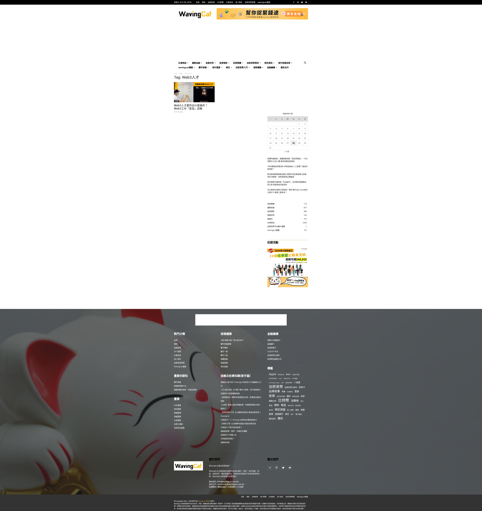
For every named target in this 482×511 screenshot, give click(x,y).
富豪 (296, 391)
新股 (303, 396)
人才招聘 (239, 487)
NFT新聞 (220, 2)
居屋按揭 (224, 363)
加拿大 (302, 387)
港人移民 (238, 2)
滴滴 (301, 401)
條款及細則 (222, 487)
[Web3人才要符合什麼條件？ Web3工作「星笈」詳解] (194, 92)
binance (281, 374)
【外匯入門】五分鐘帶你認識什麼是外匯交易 (238, 423)
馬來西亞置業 (179, 428)
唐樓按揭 (224, 359)
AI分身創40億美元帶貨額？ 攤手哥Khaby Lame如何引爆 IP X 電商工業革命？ (287, 191)
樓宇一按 (224, 351)
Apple (272, 374)
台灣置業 (177, 420)
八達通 (297, 382)
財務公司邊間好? (273, 340)
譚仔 (287, 414)
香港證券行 (271, 347)
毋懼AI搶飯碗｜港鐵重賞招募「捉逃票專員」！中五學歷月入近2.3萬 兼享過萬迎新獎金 (287, 160)
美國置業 (177, 413)
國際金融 (196, 63)
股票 (271, 414)
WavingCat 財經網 (204, 501)
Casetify (295, 374)
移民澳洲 (298, 405)
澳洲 (270, 405)
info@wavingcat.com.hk (228, 481)
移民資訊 (268, 63)
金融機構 (271, 67)
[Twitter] (302, 2)
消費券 (295, 400)
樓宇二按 (224, 355)
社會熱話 (229, 2)
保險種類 (257, 67)
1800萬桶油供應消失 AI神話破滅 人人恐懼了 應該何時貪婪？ (287, 167)
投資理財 (223, 63)
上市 (282, 383)
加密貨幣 (276, 386)
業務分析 (272, 401)
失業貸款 (290, 392)
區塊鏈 (176, 101)
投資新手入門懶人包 (228, 435)
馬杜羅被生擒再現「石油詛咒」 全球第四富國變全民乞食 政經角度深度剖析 (286, 183)
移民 (228, 67)
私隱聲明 (212, 487)
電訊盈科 (272, 418)
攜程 (288, 396)
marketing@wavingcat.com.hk (230, 484)
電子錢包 (298, 414)
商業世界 (210, 63)
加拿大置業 (178, 424)
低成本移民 (288, 383)
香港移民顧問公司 (274, 359)
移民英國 (280, 409)
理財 (203, 2)
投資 (197, 2)
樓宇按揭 (203, 67)
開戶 (292, 414)
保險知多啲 (225, 442)
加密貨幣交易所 (273, 355)
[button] (305, 63)
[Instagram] (298, 2)
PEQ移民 (295, 378)
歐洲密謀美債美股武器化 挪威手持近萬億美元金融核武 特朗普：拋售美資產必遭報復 (286, 175)
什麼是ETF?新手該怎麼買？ (231, 427)
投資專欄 (237, 63)
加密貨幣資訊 (253, 63)
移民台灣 (290, 405)
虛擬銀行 (270, 344)
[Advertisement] (241, 41)
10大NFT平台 (272, 351)
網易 (297, 410)
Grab (280, 378)
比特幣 (283, 400)
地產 (283, 391)
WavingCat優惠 (264, 2)
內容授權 (231, 487)
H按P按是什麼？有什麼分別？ (232, 340)
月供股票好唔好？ (228, 438)
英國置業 (177, 416)
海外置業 (216, 67)
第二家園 (290, 410)
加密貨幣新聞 (250, 2)
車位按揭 (224, 366)
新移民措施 (295, 396)
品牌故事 (211, 2)
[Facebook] (294, 2)
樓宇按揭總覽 (226, 344)
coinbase (273, 378)
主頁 (175, 73)
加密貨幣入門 (242, 67)
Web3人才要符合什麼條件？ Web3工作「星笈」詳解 (191, 107)
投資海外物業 (281, 396)
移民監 (271, 410)
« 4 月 (286, 151)
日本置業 (177, 405)
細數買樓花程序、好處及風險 (185, 389)
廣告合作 (285, 67)
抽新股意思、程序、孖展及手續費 (234, 431)
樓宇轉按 (224, 347)
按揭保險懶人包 (180, 386)
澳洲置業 (177, 409)
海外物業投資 (284, 63)
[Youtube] (306, 2)
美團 (303, 410)
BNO (288, 374)
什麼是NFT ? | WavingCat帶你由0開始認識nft (239, 420)
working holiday (274, 383)
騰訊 (280, 418)
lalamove (287, 378)
